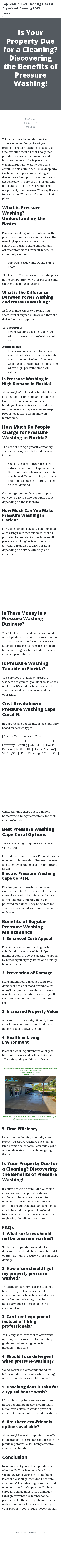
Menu (7, 14)
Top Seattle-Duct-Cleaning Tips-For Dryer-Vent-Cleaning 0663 (27, 6)
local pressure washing (25, 990)
